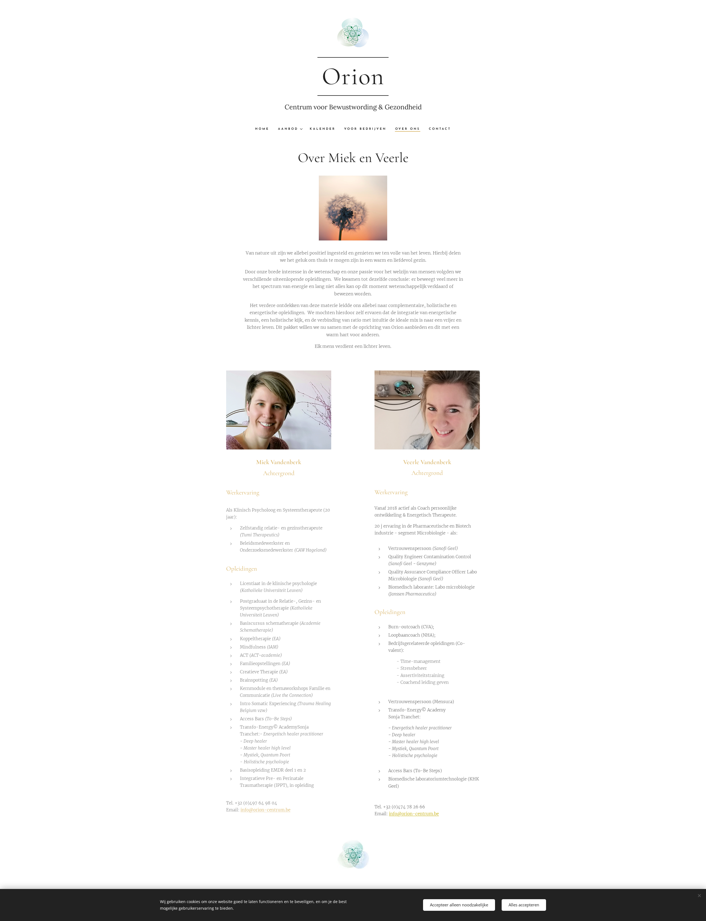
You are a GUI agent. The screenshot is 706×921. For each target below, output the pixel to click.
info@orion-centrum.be (265, 810)
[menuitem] (264, 129)
